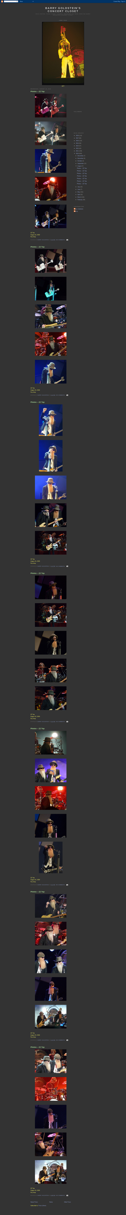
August (79, 166)
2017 (77, 138)
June (79, 189)
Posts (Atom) (42, 1205)
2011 (77, 151)
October (79, 161)
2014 (77, 143)
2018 (77, 135)
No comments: (61, 239)
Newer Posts (34, 1202)
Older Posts (67, 1202)
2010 (77, 153)
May (78, 192)
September (80, 163)
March (79, 197)
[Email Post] (67, 239)
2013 (77, 146)
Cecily (76, 211)
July (78, 187)
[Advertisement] (84, 97)
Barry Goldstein (78, 209)
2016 (77, 140)
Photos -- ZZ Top (37, 91)
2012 (77, 148)
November (80, 158)
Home (51, 1202)
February (80, 199)
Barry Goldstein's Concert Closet (63, 10)
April (78, 194)
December (80, 155)
